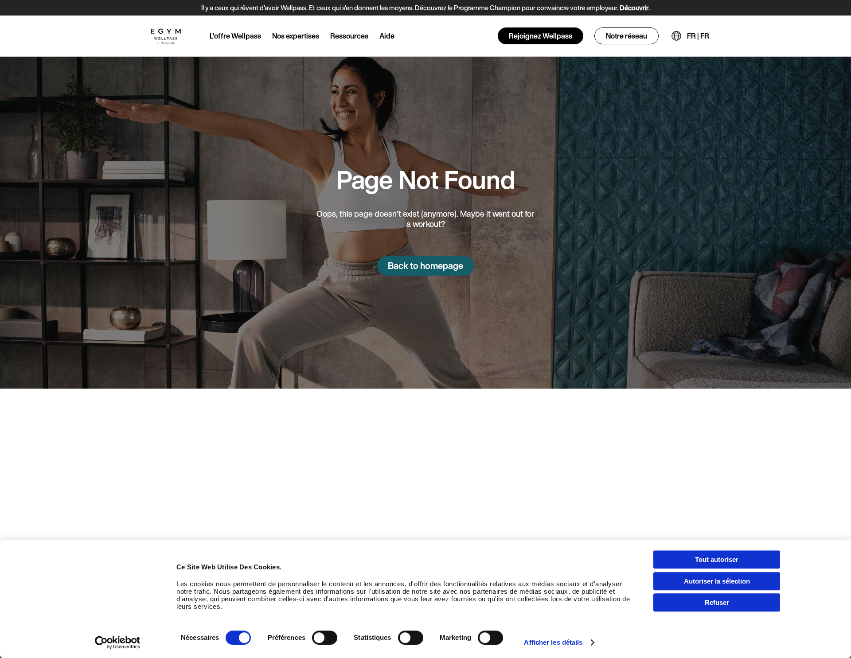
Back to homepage (425, 265)
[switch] (324, 638)
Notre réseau (626, 36)
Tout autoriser (716, 559)
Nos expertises (295, 36)
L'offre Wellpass (235, 36)
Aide (386, 36)
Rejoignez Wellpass (540, 36)
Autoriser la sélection (717, 581)
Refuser (717, 602)
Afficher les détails (553, 642)
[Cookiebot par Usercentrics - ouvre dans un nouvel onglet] (117, 642)
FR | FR (698, 36)
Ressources (349, 36)
